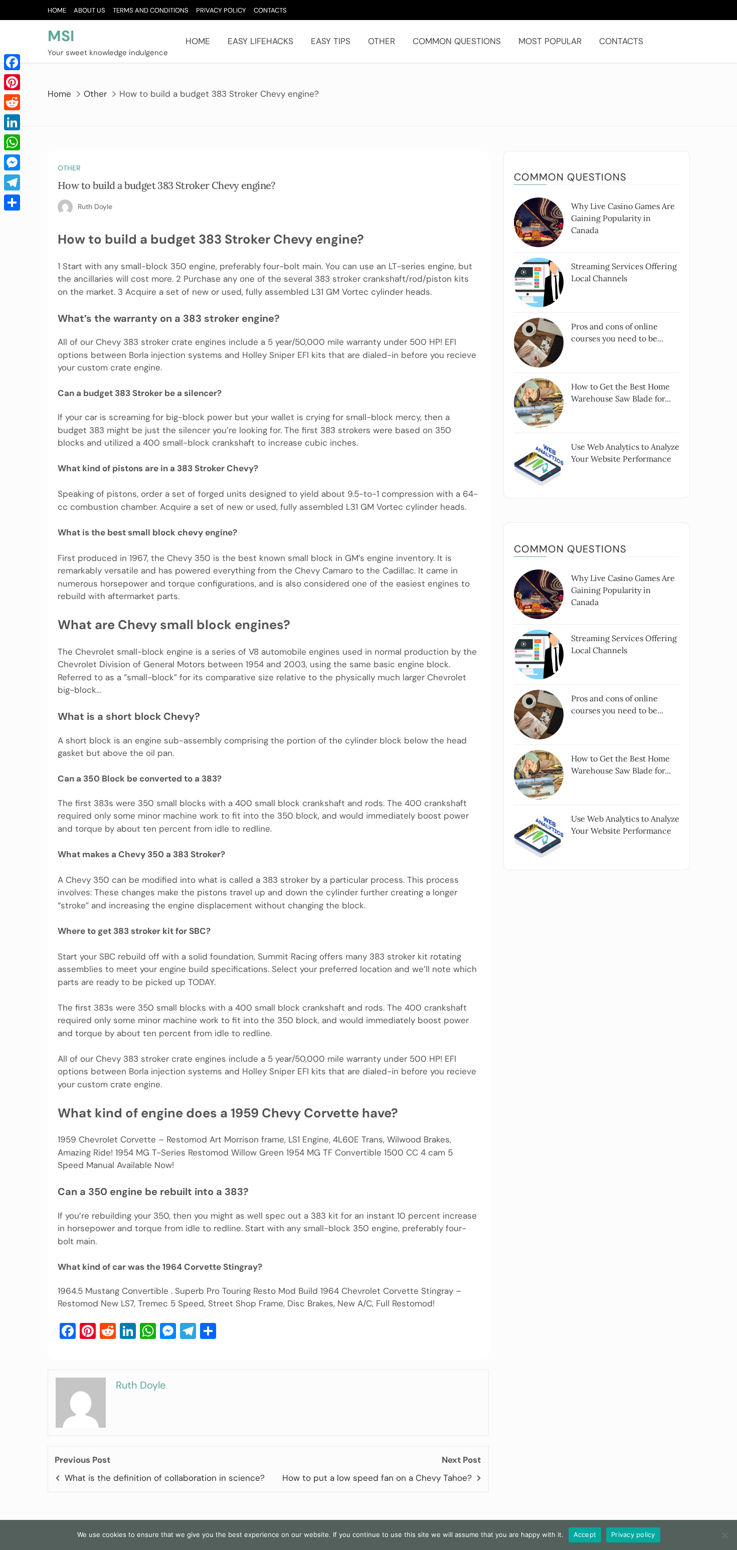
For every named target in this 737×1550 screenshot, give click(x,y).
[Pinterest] (12, 82)
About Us (89, 10)
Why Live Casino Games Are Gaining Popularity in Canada (623, 218)
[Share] (12, 202)
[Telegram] (12, 182)
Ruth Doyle (95, 206)
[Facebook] (12, 62)
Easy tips (330, 41)
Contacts (270, 10)
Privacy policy (633, 1534)
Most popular (550, 41)
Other (381, 41)
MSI (61, 36)
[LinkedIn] (12, 122)
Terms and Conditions (151, 10)
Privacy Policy (221, 10)
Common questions (457, 41)
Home (57, 10)
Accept (585, 1534)
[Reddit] (12, 102)
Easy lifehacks (260, 41)
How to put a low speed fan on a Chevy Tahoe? (377, 1477)
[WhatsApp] (12, 142)
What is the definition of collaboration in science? (165, 1477)
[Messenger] (12, 162)
